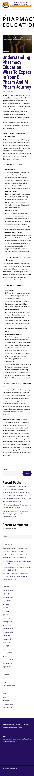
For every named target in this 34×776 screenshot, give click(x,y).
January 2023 (7, 656)
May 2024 (6, 611)
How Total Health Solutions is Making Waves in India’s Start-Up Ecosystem (17, 500)
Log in (4, 697)
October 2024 (7, 594)
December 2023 (8, 629)
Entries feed (6, 701)
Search (5, 469)
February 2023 (7, 653)
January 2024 (7, 625)
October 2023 (7, 635)
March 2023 (6, 649)
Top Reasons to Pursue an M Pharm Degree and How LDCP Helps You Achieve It (16, 494)
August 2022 (7, 667)
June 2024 (6, 608)
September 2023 (8, 639)
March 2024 (6, 618)
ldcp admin (7, 91)
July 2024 (6, 604)
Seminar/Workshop (9, 686)
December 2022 (8, 660)
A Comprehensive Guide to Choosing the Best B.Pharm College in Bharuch (17, 506)
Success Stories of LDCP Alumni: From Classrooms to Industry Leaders (15, 488)
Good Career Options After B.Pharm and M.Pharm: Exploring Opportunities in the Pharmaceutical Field (15, 514)
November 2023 (8, 632)
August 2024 (7, 601)
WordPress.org (7, 707)
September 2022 (8, 663)
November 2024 (8, 590)
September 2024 (8, 597)
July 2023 (6, 646)
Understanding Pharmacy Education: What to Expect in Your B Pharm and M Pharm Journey (17, 72)
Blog (12, 91)
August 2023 (7, 642)
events (5, 682)
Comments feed (8, 704)
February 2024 (7, 622)
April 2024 (6, 615)
